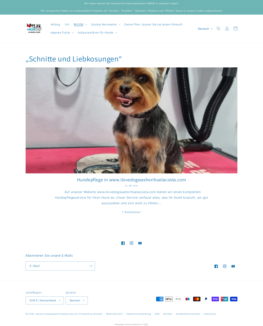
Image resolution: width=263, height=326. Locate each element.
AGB (157, 314)
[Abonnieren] (90, 266)
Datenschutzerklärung (138, 314)
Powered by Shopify (90, 314)
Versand (167, 314)
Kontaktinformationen (188, 314)
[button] (80, 24)
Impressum (210, 314)
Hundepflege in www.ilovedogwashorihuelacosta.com (131, 180)
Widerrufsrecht (114, 314)
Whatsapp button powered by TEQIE (131, 324)
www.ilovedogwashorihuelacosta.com (57, 314)
